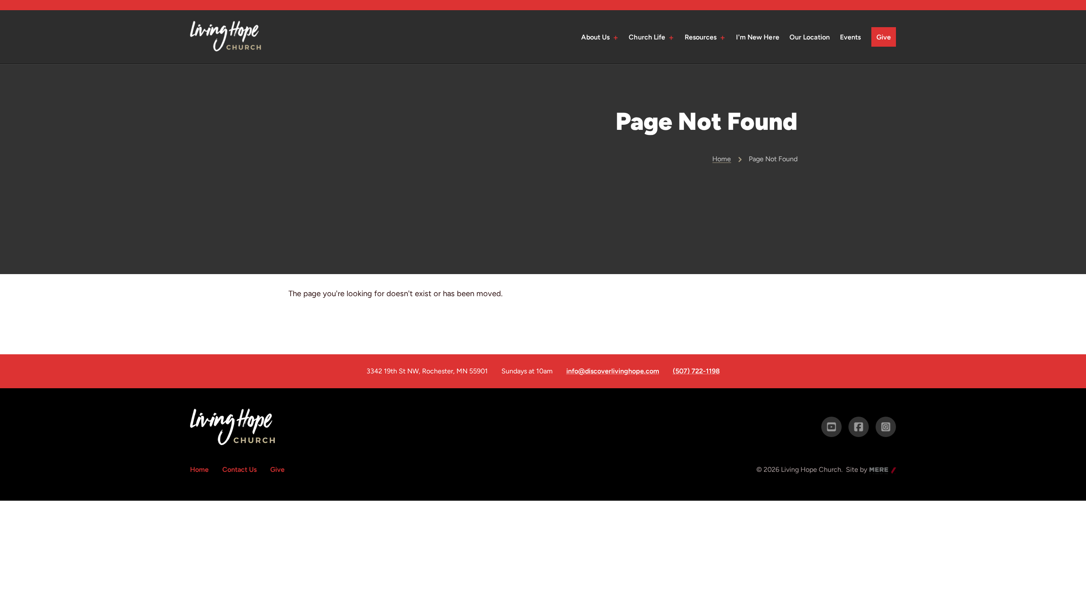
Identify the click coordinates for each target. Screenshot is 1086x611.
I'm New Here (757, 37)
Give (883, 37)
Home (721, 159)
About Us (595, 37)
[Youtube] (831, 427)
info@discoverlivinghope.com (612, 371)
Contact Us (239, 469)
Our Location (809, 37)
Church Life (647, 37)
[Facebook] (858, 427)
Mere (877, 470)
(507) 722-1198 (696, 371)
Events (850, 37)
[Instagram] (886, 427)
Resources (701, 37)
